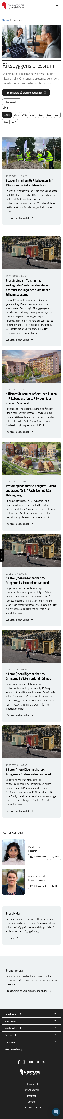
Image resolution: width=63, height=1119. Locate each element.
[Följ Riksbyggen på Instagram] (24, 1062)
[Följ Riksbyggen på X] (43, 1062)
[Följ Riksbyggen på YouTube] (31, 1062)
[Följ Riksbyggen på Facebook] (19, 1062)
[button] (56, 1112)
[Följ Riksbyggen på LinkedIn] (37, 1062)
